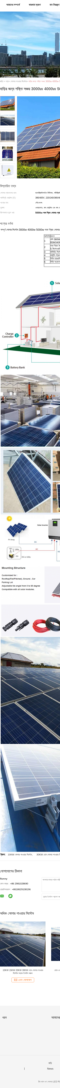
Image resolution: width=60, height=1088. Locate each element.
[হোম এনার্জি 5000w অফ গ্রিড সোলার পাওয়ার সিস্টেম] (23, 943)
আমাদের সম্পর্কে (13, 4)
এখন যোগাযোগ (25, 980)
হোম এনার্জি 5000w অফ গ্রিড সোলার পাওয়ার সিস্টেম (23, 970)
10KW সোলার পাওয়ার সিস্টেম (20, 854)
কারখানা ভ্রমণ (35, 4)
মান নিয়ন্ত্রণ (54, 4)
